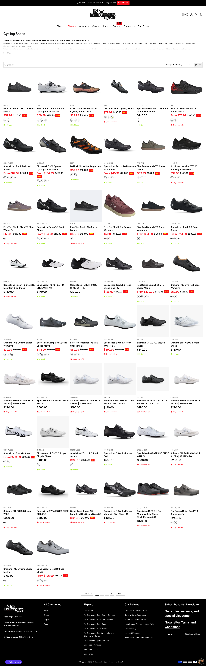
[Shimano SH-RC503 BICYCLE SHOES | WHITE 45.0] (86, 379)
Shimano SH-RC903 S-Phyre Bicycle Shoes (51, 455)
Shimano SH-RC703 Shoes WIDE (17, 512)
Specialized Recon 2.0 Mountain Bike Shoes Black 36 (85, 512)
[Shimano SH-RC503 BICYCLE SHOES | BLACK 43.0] (153, 379)
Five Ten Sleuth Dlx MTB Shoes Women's (19, 228)
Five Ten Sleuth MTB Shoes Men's (151, 168)
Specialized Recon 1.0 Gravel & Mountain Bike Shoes (19, 286)
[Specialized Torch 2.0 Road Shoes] (86, 432)
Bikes (46, 610)
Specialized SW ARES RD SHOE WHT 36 (153, 455)
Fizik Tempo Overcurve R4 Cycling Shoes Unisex (83, 110)
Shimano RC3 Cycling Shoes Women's (185, 286)
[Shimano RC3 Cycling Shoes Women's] (186, 263)
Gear (46, 624)
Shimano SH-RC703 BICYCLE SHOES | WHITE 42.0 (18, 402)
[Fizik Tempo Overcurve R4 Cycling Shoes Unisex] (86, 87)
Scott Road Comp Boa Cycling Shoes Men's (52, 344)
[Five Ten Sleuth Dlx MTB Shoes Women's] (19, 206)
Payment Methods (132, 633)
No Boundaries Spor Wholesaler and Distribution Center (99, 634)
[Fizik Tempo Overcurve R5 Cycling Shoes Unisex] (53, 87)
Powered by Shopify (116, 662)
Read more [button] (7, 53)
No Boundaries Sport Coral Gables (98, 619)
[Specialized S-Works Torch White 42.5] (120, 321)
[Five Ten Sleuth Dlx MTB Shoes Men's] (19, 87)
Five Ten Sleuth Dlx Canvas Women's (117, 228)
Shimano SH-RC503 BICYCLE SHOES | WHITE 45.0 (85, 402)
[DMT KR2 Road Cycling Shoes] (86, 145)
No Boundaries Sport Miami (95, 628)
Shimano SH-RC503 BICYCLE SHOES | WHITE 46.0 (119, 402)
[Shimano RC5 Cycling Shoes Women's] (19, 321)
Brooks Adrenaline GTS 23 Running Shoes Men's (183, 168)
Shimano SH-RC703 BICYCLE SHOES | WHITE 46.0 (185, 402)
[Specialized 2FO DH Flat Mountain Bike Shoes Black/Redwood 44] (153, 490)
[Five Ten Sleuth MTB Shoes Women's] (153, 206)
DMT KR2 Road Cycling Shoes (85, 166)
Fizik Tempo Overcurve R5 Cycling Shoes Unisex (50, 110)
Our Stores (88, 610)
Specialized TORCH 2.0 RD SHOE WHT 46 (50, 286)
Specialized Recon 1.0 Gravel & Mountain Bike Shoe (152, 110)
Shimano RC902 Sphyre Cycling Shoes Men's (49, 168)
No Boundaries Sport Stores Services (99, 615)
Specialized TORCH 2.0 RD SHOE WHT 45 (83, 286)
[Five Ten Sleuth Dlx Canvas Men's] (86, 206)
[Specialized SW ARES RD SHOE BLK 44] (53, 379)
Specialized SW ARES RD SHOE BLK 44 (53, 402)
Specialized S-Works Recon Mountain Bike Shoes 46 (118, 512)
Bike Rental (88, 654)
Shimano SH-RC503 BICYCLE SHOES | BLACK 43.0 (152, 402)
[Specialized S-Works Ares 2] (19, 432)
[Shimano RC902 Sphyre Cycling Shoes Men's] (53, 145)
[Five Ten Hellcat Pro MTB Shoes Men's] (186, 87)
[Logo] (103, 14)
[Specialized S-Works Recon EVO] (120, 432)
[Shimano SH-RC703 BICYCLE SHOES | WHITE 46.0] (186, 379)
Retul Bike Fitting (91, 649)
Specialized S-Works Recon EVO (118, 455)
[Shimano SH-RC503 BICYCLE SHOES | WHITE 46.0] (120, 379)
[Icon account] (191, 14)
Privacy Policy (130, 628)
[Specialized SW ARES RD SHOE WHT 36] (153, 432)
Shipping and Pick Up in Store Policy (139, 624)
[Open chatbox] (201, 661)
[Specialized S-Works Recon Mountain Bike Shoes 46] (120, 490)
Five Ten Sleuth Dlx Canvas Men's (84, 228)
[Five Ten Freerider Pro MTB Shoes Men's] (86, 321)
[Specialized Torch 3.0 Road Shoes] (186, 206)
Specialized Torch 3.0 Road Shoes (184, 228)
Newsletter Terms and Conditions (138, 637)
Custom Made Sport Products (96, 640)
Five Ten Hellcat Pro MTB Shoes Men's (183, 110)
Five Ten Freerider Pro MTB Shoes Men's (84, 344)
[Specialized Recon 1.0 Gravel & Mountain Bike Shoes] (19, 263)
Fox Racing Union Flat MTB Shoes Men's (150, 286)
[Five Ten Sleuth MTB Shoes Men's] (153, 145)
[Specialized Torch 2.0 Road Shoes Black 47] (120, 263)
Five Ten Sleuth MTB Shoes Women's (151, 228)
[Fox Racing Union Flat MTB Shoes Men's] (153, 263)
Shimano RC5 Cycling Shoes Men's (17, 570)
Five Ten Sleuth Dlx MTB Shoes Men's (19, 110)
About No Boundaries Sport (136, 610)
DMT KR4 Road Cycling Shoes (119, 108)
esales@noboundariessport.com (23, 631)
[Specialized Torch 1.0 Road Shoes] (19, 145)
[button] (196, 14)
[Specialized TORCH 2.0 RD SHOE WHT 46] (53, 263)
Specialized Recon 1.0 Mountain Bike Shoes (120, 168)
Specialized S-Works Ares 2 (17, 453)
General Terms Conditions (135, 615)
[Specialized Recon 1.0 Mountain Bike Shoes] (120, 145)
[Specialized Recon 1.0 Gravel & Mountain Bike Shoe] (153, 87)
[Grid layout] (200, 65)
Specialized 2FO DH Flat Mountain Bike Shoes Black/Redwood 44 (149, 514)
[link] (87, 593)
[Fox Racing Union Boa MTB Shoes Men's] (186, 490)
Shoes (46, 615)
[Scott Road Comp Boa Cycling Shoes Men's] (53, 321)
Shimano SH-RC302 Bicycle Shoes (184, 344)
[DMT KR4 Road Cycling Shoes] (120, 87)
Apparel (47, 619)
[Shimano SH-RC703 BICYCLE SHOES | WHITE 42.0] (19, 379)
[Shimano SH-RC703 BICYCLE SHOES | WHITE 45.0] (186, 432)
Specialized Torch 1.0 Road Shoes (16, 168)
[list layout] (196, 65)
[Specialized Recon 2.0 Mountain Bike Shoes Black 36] (86, 490)
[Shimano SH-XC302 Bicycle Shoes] (153, 321)
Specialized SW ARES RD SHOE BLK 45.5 (53, 512)
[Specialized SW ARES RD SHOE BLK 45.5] (53, 490)
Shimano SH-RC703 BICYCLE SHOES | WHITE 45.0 (185, 455)
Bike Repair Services (92, 645)
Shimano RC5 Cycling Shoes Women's (17, 344)
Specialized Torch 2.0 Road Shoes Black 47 (117, 286)
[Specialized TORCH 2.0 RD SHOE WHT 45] (86, 263)
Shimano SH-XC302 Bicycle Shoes (151, 344)
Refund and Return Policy (135, 619)
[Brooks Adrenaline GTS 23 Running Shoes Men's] (186, 145)
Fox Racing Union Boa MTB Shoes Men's (184, 512)
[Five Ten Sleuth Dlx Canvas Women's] (120, 206)
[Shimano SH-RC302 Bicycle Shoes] (186, 321)
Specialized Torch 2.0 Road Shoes (84, 455)
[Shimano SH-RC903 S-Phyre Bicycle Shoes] (53, 432)
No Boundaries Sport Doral (95, 624)
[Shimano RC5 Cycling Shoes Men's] (19, 547)
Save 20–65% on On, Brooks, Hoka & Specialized (97, 3)
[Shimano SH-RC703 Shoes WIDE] (19, 490)
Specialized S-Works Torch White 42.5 (117, 344)
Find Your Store (26, 637)
